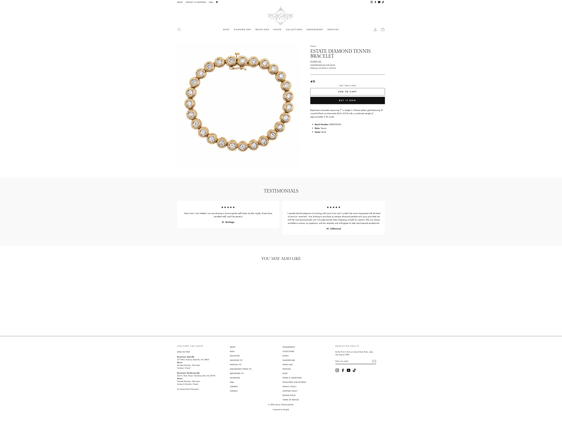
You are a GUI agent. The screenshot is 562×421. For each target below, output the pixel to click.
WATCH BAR (262, 29)
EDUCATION (235, 355)
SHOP (226, 29)
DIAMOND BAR (242, 29)
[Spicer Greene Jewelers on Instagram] (337, 370)
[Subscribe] (374, 361)
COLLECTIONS (294, 29)
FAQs (211, 2)
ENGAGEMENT (315, 29)
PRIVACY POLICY (290, 386)
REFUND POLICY (289, 395)
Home (312, 46)
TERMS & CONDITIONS (292, 377)
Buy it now (347, 100)
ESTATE (277, 29)
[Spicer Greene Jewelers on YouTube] (348, 370)
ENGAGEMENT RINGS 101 (241, 369)
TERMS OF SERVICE (291, 399)
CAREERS (234, 386)
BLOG (232, 351)
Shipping (313, 68)
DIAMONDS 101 (236, 360)
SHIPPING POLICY (290, 391)
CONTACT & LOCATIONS (196, 2)
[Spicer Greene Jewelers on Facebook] (343, 370)
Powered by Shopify (281, 409)
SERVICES (333, 29)
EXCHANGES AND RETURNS (294, 382)
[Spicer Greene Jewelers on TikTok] (354, 370)
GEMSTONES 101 (237, 373)
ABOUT (180, 2)
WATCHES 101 (235, 364)
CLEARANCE (235, 377)
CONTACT (234, 391)
